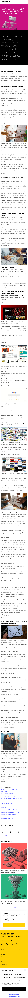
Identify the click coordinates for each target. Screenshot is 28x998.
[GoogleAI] (16, 944)
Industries (3, 954)
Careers (3, 962)
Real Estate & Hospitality (20, 967)
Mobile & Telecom (19, 959)
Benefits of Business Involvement (9, 821)
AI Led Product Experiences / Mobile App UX (14, 977)
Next (14, 989)
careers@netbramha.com (14, 994)
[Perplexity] (12, 944)
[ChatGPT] (2, 944)
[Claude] (7, 944)
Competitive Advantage (6, 803)
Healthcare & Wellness (20, 953)
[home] (6, 1)
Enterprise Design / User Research (12, 980)
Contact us (4, 964)
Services (3, 952)
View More (13, 907)
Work (2, 949)
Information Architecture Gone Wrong (10, 812)
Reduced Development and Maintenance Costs (12, 801)
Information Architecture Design (8, 814)
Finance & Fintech (19, 951)
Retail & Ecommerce (19, 957)
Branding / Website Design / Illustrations (13, 974)
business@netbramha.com (14, 996)
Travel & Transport (19, 965)
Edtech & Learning (19, 955)
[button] (25, 2)
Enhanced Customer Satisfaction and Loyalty (11, 796)
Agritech (17, 963)
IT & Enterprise (18, 949)
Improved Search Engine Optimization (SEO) (11, 798)
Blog (2, 959)
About (2, 957)
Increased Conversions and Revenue (9, 793)
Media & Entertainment (20, 961)
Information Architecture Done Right (9, 809)
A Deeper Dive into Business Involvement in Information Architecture (11, 817)
